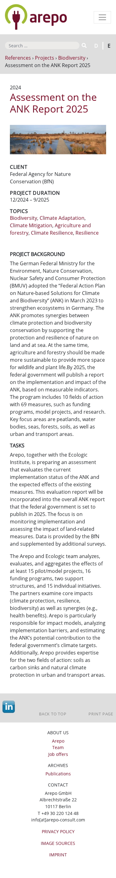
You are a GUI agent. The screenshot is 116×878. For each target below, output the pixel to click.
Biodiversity (71, 57)
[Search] (83, 45)
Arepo (58, 741)
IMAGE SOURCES (58, 843)
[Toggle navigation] (102, 17)
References (18, 57)
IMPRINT (58, 855)
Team (58, 747)
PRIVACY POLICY (58, 831)
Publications (58, 774)
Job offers (58, 754)
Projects (44, 57)
